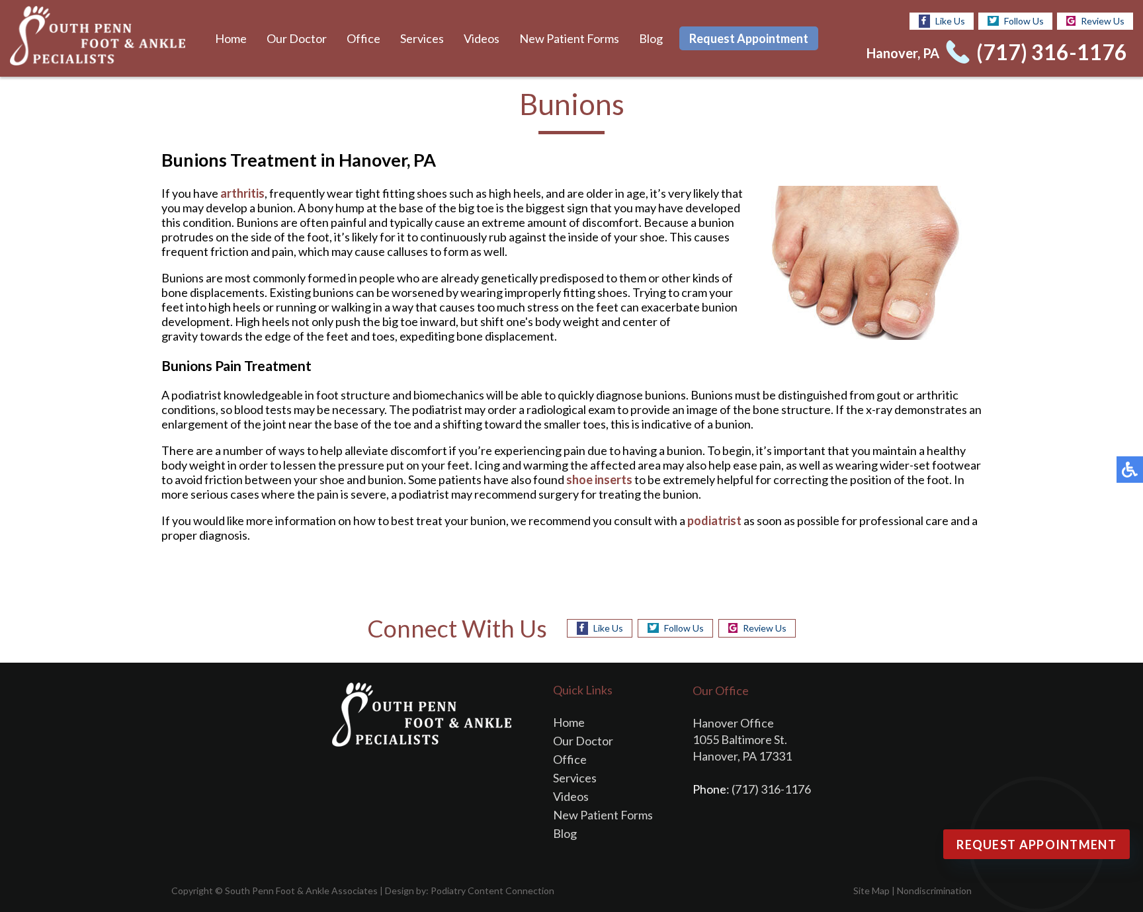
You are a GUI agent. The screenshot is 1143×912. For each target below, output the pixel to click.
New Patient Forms (569, 38)
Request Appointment (748, 38)
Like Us (950, 20)
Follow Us (1024, 20)
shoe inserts (599, 479)
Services (422, 38)
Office (363, 38)
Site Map (871, 890)
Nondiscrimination (934, 890)
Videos (481, 38)
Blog (651, 38)
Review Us (1102, 20)
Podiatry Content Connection (492, 890)
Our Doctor (297, 38)
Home (231, 38)
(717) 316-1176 (1051, 51)
